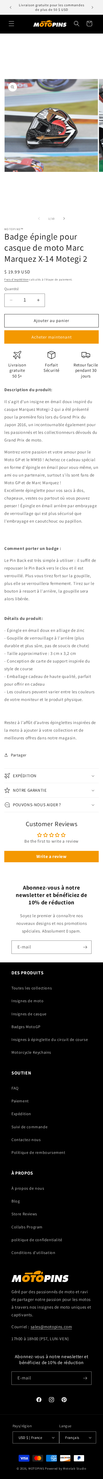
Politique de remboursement (38, 1152)
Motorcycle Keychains (31, 1052)
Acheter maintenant (51, 337)
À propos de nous (27, 1188)
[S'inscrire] (85, 947)
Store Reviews (24, 1213)
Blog (15, 1201)
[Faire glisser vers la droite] (64, 218)
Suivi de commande (29, 1126)
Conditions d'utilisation (33, 1252)
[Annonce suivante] (92, 7)
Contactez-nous (26, 1139)
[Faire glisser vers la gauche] (39, 218)
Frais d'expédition (16, 279)
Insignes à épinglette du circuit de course (49, 1039)
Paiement (20, 1100)
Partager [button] (19, 755)
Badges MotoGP (26, 1026)
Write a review (51, 856)
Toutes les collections (31, 988)
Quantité (11, 288)
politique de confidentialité (36, 1239)
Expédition (21, 1113)
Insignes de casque (29, 1013)
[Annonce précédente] (10, 7)
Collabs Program (27, 1227)
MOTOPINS (36, 1468)
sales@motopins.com (51, 1326)
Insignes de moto (27, 1000)
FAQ (15, 1088)
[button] (11, 23)
